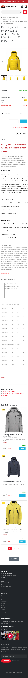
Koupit (23, 121)
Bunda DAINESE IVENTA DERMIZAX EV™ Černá (13, 481)
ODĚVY (9, 17)
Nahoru (13, 558)
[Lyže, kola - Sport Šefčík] (8, 6)
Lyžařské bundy (15, 17)
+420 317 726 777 (5, 579)
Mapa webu (3, 611)
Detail (21, 448)
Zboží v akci (3, 598)
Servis (2, 605)
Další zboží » (16, 548)
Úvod (2, 596)
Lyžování (5, 17)
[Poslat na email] (24, 133)
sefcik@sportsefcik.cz (6, 586)
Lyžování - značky (6, 391)
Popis (3, 139)
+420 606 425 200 (5, 582)
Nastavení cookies (5, 612)
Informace (3, 607)
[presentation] (3, 61)
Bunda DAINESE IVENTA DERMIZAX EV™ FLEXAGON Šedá (12, 435)
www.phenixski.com (5, 273)
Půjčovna (3, 603)
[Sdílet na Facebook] (17, 133)
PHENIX (13, 391)
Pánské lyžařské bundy (6, 19)
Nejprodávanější (4, 601)
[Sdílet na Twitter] (20, 133)
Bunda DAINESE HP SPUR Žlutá (9, 528)
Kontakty (3, 609)
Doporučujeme (4, 599)
